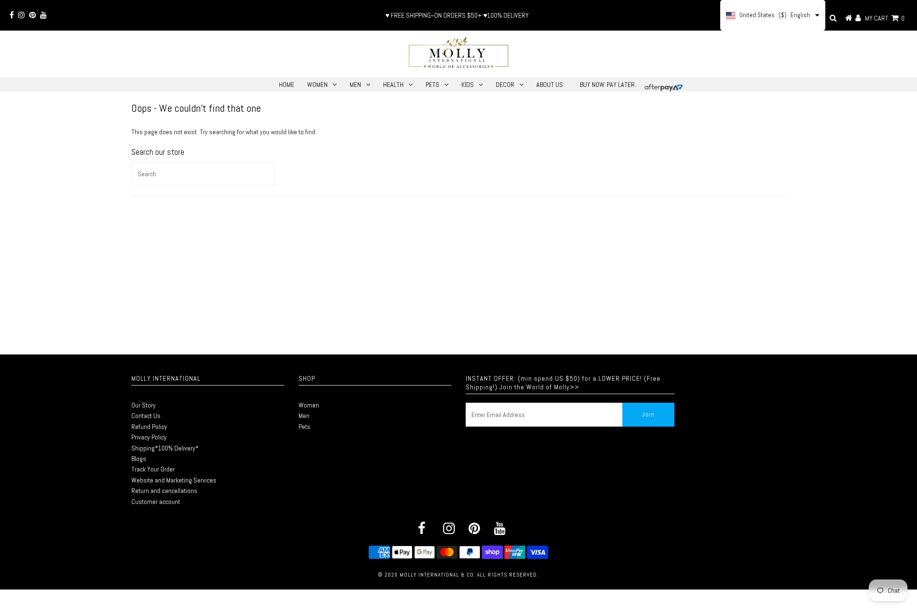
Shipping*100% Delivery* (165, 448)
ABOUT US (549, 84)
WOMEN (317, 84)
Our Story (143, 405)
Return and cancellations (164, 490)
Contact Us (145, 415)
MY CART (885, 18)
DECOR (505, 84)
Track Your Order (153, 469)
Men (304, 415)
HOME (286, 84)
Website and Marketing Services (173, 480)
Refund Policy (149, 426)
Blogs (138, 458)
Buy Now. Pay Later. (608, 84)
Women (309, 405)
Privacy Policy (149, 437)
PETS (432, 84)
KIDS (467, 84)
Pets (304, 426)
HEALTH (393, 84)
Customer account (155, 501)
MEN (355, 84)
